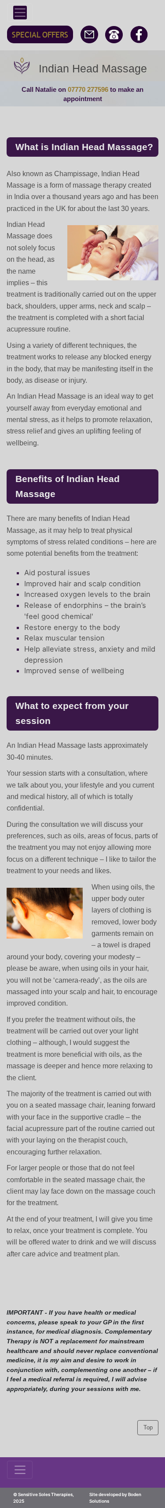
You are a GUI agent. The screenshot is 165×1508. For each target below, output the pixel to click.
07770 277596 (88, 89)
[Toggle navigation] (20, 13)
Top (148, 1427)
